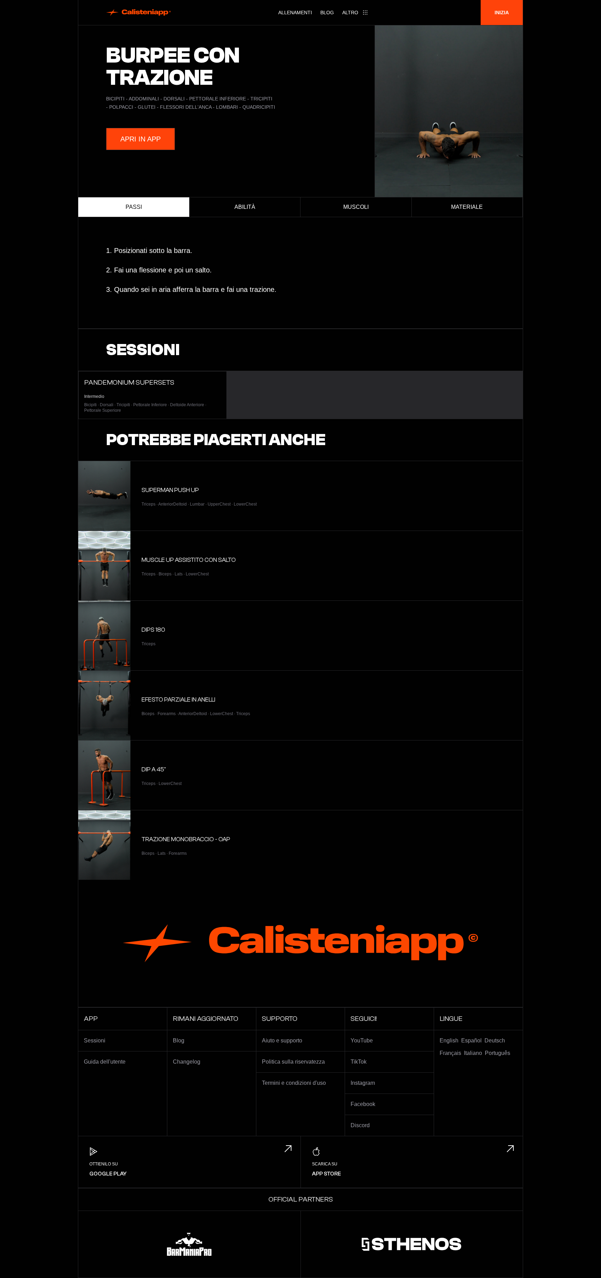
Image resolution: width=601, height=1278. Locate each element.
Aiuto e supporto (282, 1040)
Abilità (244, 207)
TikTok (359, 1062)
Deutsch (494, 1040)
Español (471, 1040)
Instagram (363, 1083)
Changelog (186, 1062)
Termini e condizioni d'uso (294, 1083)
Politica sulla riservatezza (293, 1062)
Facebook (363, 1104)
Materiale (467, 207)
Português (497, 1053)
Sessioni (94, 1040)
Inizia (502, 12)
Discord (360, 1125)
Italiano (473, 1053)
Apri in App (140, 139)
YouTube (362, 1040)
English (449, 1040)
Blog (327, 12)
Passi (134, 207)
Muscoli (356, 207)
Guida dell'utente (105, 1062)
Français (450, 1053)
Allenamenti (295, 12)
